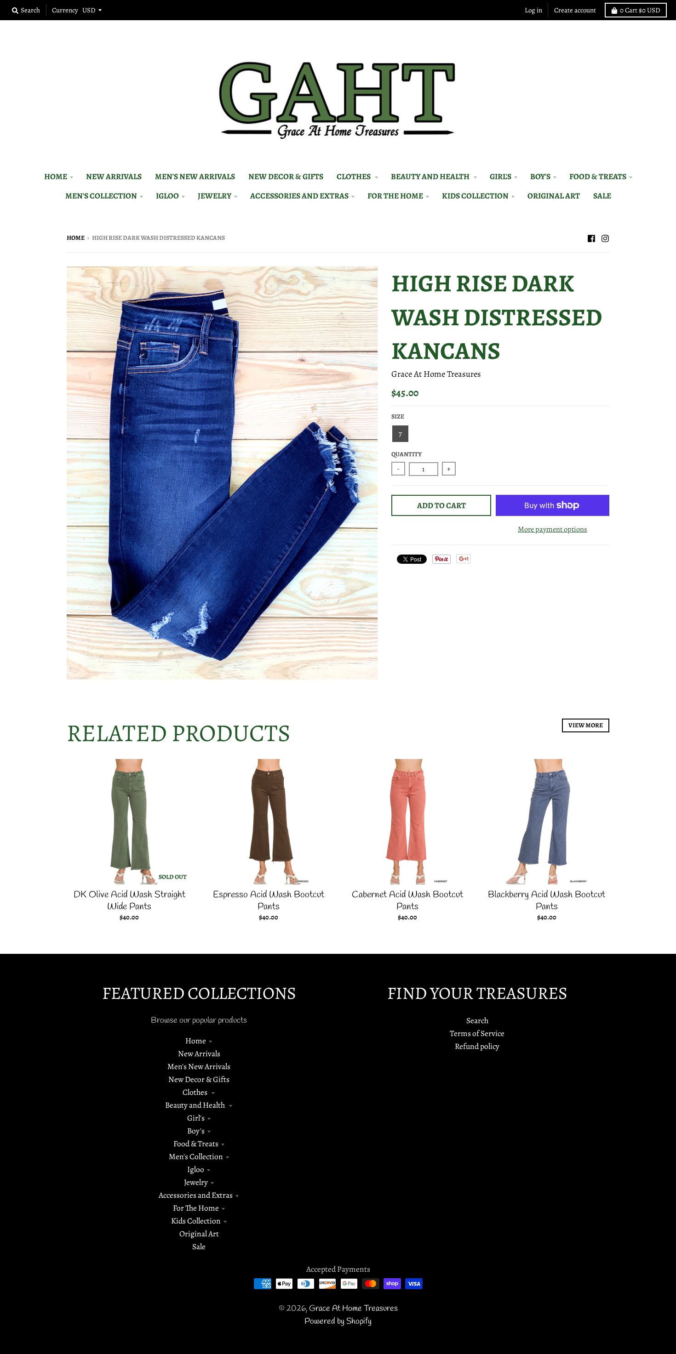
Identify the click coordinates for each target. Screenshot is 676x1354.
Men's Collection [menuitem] (101, 195)
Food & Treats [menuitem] (597, 176)
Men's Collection (196, 1156)
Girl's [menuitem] (500, 176)
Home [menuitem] (55, 176)
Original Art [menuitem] (553, 195)
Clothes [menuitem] (354, 176)
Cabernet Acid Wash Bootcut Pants (407, 901)
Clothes (196, 1092)
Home (76, 237)
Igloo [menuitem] (167, 195)
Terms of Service (477, 1033)
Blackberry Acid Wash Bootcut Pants (546, 901)
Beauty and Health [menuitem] (431, 176)
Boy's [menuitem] (540, 176)
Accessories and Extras (196, 1195)
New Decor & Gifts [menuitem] (285, 176)
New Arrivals (199, 1053)
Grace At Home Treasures (436, 374)
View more (585, 725)
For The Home (196, 1207)
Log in (533, 10)
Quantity (406, 454)
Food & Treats (195, 1143)
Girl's (196, 1117)
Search (477, 1020)
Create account (575, 10)
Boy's (196, 1130)
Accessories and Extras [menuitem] (299, 195)
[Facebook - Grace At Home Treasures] (591, 237)
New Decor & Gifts (198, 1079)
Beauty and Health (195, 1104)
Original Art (199, 1233)
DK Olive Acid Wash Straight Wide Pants (129, 901)
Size (397, 416)
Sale (199, 1246)
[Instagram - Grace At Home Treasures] (605, 237)
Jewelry (196, 1182)
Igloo (195, 1169)
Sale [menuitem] (602, 195)
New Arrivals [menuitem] (114, 176)
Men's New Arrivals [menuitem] (195, 176)
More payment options (552, 529)
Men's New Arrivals (198, 1066)
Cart (640, 10)
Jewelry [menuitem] (214, 195)
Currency (65, 10)
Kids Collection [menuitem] (475, 195)
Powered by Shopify (338, 1321)
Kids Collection (196, 1220)
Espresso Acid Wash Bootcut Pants (268, 901)
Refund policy (477, 1046)
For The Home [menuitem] (395, 195)
